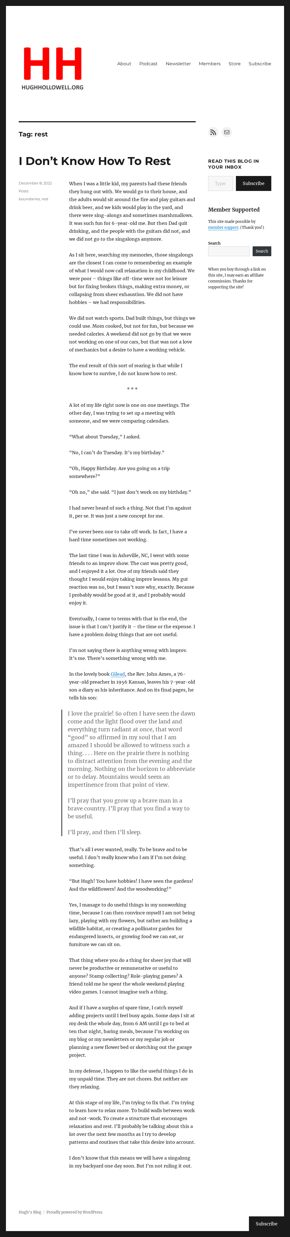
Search (214, 243)
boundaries (29, 199)
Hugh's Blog (30, 1212)
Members (210, 63)
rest (45, 199)
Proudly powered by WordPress (74, 1212)
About (124, 63)
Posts (23, 191)
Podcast (148, 63)
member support (223, 227)
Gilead (118, 674)
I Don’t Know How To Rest (95, 161)
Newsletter (178, 63)
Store (235, 63)
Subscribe (260, 63)
